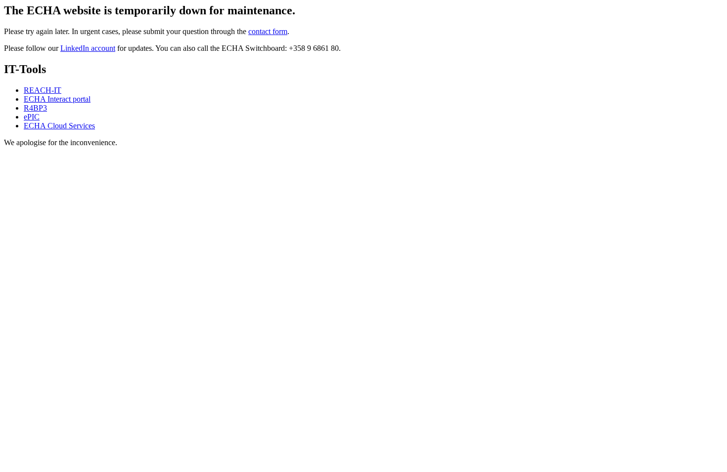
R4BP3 (35, 108)
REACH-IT (42, 90)
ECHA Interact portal (57, 99)
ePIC (32, 117)
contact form (267, 31)
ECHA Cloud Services (59, 125)
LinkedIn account (87, 48)
